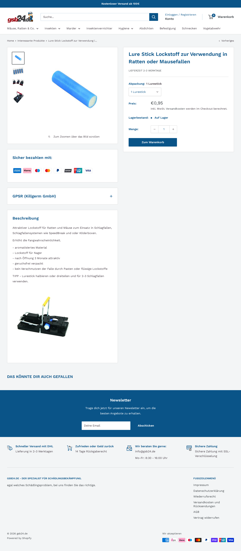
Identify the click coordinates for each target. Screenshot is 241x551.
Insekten (50, 28)
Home (10, 40)
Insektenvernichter (99, 28)
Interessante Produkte (31, 40)
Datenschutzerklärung (208, 490)
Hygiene (124, 28)
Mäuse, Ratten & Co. (21, 28)
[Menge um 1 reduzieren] (154, 129)
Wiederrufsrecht (204, 496)
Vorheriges (227, 40)
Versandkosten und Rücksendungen (206, 504)
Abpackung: (145, 83)
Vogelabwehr (212, 28)
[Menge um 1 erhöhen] (173, 129)
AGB (196, 512)
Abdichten (146, 28)
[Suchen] (153, 17)
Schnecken (189, 28)
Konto (169, 19)
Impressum (201, 485)
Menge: (133, 129)
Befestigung (168, 28)
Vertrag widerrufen (206, 517)
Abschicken (146, 425)
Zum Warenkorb (153, 142)
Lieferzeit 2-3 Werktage (145, 70)
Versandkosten (175, 108)
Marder (71, 28)
